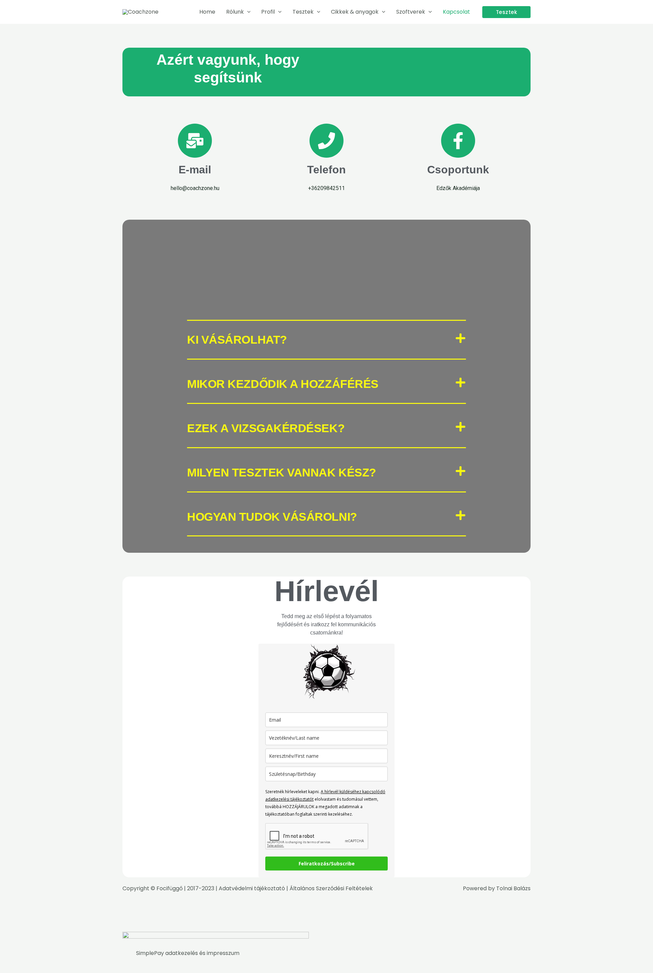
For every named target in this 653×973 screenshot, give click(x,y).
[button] (247, 12)
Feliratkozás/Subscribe (327, 863)
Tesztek (303, 12)
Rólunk (235, 12)
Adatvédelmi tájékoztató (252, 888)
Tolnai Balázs (513, 888)
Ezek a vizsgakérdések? (266, 428)
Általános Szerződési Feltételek (331, 888)
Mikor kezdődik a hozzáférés (283, 383)
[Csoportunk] (458, 141)
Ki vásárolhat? (237, 339)
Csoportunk (458, 169)
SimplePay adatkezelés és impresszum (187, 953)
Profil (268, 12)
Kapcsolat (456, 12)
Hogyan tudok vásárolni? (272, 516)
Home (207, 12)
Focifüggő (169, 888)
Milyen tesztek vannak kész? (281, 472)
